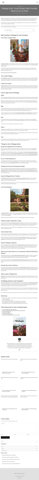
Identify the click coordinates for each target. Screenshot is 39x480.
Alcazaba (20, 227)
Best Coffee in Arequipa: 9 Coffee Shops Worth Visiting (10, 457)
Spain (21, 6)
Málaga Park (3, 276)
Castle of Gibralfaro (8, 215)
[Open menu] (37, 2)
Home (15, 473)
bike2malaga (18, 112)
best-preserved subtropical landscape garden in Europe (21, 259)
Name (2, 434)
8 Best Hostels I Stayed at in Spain (7, 313)
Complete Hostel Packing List (6, 311)
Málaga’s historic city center (25, 267)
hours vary (23, 248)
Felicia (19, 341)
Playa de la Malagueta (22, 237)
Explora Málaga (15, 161)
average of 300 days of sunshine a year (31, 101)
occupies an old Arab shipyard (30, 170)
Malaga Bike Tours (23, 112)
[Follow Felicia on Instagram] (19, 349)
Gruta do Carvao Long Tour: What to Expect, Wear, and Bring (10, 459)
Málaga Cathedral (20, 244)
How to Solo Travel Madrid (6, 312)
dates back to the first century (22, 178)
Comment (3, 423)
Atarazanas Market (3, 170)
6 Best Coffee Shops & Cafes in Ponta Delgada (9, 455)
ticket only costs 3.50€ (17, 214)
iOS (19, 120)
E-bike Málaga (29, 112)
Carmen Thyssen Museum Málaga (16, 153)
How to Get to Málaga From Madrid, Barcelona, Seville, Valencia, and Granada (13, 310)
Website (28, 434)
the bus (22, 119)
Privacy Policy (19, 473)
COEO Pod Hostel (3, 85)
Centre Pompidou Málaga (32, 154)
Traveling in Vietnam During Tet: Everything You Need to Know (11, 463)
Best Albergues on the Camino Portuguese (8, 461)
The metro (2, 129)
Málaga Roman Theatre (5, 178)
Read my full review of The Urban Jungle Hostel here (8, 72)
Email (15, 434)
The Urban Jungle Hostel (4, 63)
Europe (18, 6)
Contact (23, 473)
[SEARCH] (37, 441)
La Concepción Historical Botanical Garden (18, 255)
